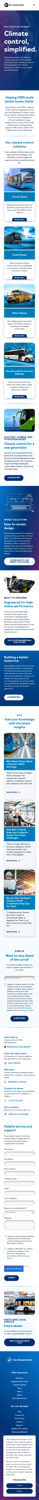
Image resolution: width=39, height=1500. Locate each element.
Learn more (15, 697)
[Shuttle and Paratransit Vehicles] (19, 371)
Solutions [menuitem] (19, 1378)
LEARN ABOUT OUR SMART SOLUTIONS (22, 561)
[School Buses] (19, 311)
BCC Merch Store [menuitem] (19, 1398)
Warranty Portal (17, 1082)
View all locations (18, 1114)
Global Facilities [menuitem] (19, 1385)
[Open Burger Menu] (34, 5)
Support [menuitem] (19, 1425)
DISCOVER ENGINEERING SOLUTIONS (19, 641)
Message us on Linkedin (19, 1047)
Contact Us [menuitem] (19, 1415)
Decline (19, 1491)
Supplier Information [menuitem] (19, 1429)
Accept (19, 1485)
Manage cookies (19, 1480)
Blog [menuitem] (19, 1388)
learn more (15, 478)
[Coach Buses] (19, 253)
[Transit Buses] (19, 194)
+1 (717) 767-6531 (15, 1100)
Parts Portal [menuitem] (19, 1418)
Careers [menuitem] (19, 1422)
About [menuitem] (19, 1395)
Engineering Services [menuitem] (19, 1381)
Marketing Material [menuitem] (19, 1432)
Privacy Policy (27, 1010)
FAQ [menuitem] (19, 1412)
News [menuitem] (19, 1392)
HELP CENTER (14, 1063)
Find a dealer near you (20, 1342)
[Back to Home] (14, 5)
